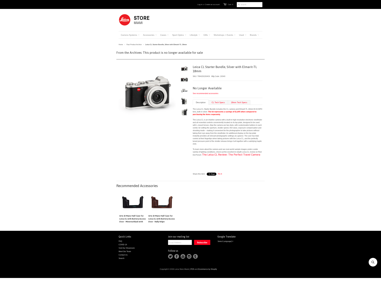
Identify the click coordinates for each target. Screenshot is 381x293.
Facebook (176, 256)
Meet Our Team (125, 251)
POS (192, 269)
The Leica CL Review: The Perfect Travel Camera (231, 154)
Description (201, 102)
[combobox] (249, 4)
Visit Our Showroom (127, 248)
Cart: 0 (230, 4)
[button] (373, 262)
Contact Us (123, 255)
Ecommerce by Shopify (207, 269)
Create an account (212, 4)
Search (121, 258)
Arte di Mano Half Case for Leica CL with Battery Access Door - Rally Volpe (161, 219)
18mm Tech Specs (239, 102)
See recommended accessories (205, 93)
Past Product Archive (134, 44)
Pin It (220, 174)
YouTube (183, 256)
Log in (199, 4)
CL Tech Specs (218, 102)
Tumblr (195, 256)
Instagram (189, 256)
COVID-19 (123, 245)
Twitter (170, 256)
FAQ (120, 241)
